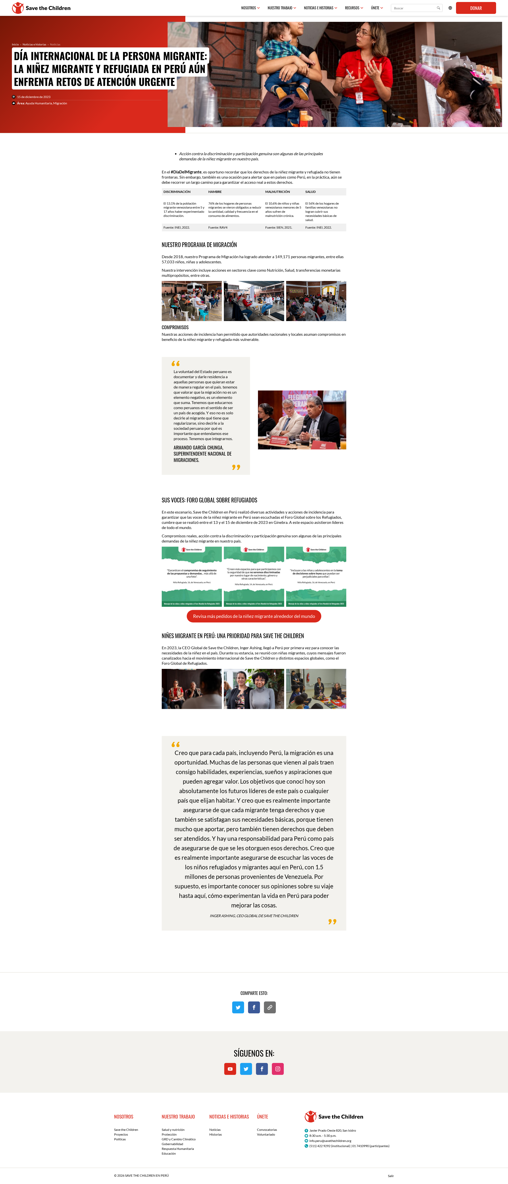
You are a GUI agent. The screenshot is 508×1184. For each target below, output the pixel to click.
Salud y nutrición (173, 1129)
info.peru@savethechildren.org (330, 1141)
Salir (391, 1176)
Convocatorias (267, 1129)
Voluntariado (266, 1134)
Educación (169, 1153)
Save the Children (126, 1129)
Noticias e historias (318, 8)
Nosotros (248, 8)
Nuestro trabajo (280, 8)
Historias (215, 1134)
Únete (375, 8)
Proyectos (121, 1134)
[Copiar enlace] (270, 1007)
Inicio (15, 44)
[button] (438, 8)
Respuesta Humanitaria (178, 1148)
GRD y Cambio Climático (179, 1139)
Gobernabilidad (172, 1144)
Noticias (55, 44)
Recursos (352, 8)
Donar (476, 8)
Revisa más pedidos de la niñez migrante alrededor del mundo (254, 616)
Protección (169, 1134)
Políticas (120, 1139)
